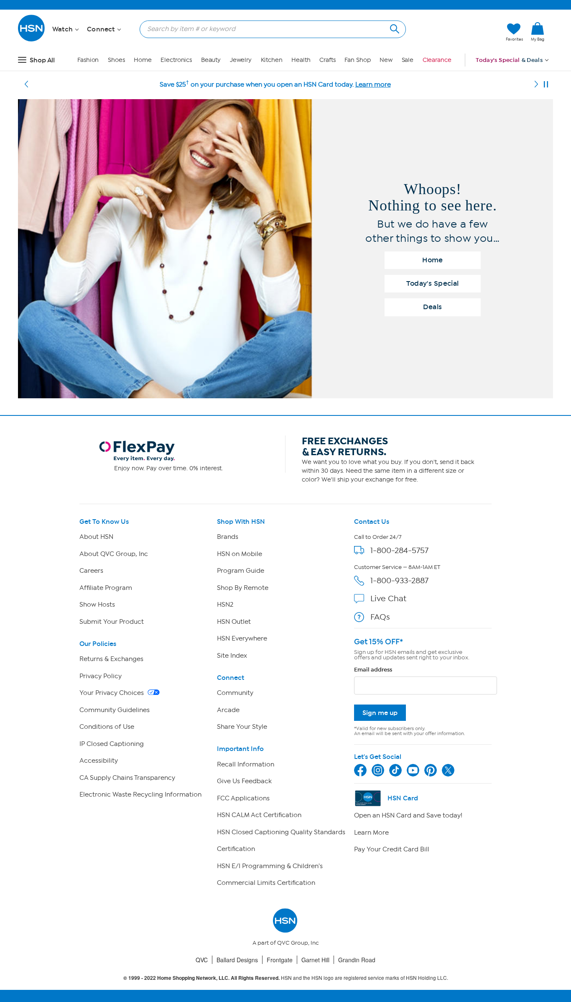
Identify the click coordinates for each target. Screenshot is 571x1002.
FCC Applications (243, 798)
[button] (460, 32)
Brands (227, 537)
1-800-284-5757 (399, 550)
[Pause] (546, 84)
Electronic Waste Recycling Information (140, 794)
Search (393, 27)
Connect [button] (102, 29)
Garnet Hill (315, 960)
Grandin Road (356, 960)
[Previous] (26, 84)
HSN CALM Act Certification (259, 815)
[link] (537, 32)
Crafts (327, 60)
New (386, 60)
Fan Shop (357, 60)
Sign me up (380, 713)
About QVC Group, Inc (113, 554)
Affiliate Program (105, 588)
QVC (202, 960)
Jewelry (241, 60)
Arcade (228, 710)
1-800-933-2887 (399, 580)
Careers (91, 570)
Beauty (211, 60)
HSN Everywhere (242, 638)
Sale (408, 60)
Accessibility (98, 760)
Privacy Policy (100, 676)
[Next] (536, 84)
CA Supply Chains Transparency (127, 778)
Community (235, 693)
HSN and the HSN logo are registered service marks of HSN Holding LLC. (285, 977)
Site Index (232, 655)
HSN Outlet (234, 621)
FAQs (380, 617)
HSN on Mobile (239, 554)
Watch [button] (63, 29)
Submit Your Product (111, 621)
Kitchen (272, 60)
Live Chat (388, 598)
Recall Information (245, 764)
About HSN (96, 537)
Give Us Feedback (244, 781)
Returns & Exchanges (111, 659)
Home (143, 60)
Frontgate (280, 960)
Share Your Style (242, 726)
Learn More (371, 832)
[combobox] (269, 29)
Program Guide (240, 570)
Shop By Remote (242, 588)
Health (300, 60)
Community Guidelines (114, 710)
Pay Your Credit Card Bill (391, 849)
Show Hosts (97, 604)
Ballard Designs (237, 960)
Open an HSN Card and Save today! (408, 815)
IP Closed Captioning (111, 744)
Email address (373, 669)
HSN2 (225, 604)
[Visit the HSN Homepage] (32, 40)
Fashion (88, 60)
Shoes (116, 60)
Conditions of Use (106, 726)
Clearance (437, 60)
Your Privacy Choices (112, 693)
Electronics (176, 60)
